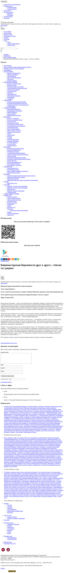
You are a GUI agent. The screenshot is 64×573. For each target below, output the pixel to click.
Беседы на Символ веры (14, 83)
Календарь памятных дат (14, 162)
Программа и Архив (10, 36)
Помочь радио (5, 261)
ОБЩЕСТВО (8, 195)
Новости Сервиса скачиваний (15, 191)
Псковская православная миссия (16, 157)
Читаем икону (11, 106)
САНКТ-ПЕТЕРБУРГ (10, 108)
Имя (2, 364)
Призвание (10, 204)
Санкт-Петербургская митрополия (17, 88)
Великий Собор (11, 85)
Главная (6, 54)
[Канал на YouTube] (8, 549)
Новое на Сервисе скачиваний (16, 518)
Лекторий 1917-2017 (10, 543)
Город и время (11, 114)
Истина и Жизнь (12, 80)
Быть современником (10, 57)
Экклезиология (11, 76)
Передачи (6, 39)
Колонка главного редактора (15, 86)
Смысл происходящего (13, 198)
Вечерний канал (12, 201)
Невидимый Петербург (13, 109)
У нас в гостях (11, 144)
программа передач (6, 382)
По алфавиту (7, 70)
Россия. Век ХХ (11, 160)
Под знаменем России (13, 163)
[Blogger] (11, 259)
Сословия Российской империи (16, 153)
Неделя (9, 212)
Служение (10, 98)
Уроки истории (11, 156)
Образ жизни (11, 135)
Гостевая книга (8, 16)
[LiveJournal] (6, 259)
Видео (9, 533)
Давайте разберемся (13, 213)
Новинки (10, 13)
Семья (9, 206)
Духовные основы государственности (18, 105)
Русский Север (11, 121)
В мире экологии (12, 203)
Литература (10, 527)
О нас (5, 40)
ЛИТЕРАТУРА (8, 166)
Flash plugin (4, 25)
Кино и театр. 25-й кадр (14, 130)
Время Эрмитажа (12, 112)
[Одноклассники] (13, 259)
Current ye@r (5, 379)
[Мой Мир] (16, 259)
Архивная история (12, 127)
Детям (9, 532)
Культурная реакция (13, 139)
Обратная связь (11, 192)
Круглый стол (11, 207)
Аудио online (7, 31)
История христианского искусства (17, 103)
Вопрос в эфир (8, 34)
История (9, 530)
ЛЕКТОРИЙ (7, 100)
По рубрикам (8, 65)
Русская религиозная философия (16, 101)
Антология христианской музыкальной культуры (21, 175)
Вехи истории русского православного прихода (17, 67)
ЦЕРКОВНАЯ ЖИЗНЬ (10, 82)
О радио (9, 505)
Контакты (7, 18)
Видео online (7, 33)
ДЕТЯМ (6, 181)
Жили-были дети (12, 183)
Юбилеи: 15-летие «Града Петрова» (17, 186)
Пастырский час (12, 94)
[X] (4, 259)
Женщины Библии (12, 74)
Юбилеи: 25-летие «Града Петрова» (14, 68)
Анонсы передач (12, 517)
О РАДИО (7, 184)
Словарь (9, 138)
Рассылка (6, 520)
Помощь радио (8, 6)
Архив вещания (11, 509)
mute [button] (2, 278)
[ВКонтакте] (2, 259)
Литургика (10, 79)
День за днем (7, 515)
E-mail (3, 368)
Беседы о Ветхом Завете (14, 77)
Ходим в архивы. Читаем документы (17, 154)
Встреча (9, 136)
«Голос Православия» (13, 43)
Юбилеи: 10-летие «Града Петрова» (17, 187)
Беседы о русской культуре (14, 120)
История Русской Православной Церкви (18, 159)
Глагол (9, 133)
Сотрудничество (12, 9)
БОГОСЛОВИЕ (8, 71)
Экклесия (10, 92)
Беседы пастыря (11, 91)
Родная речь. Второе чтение (15, 124)
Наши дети (10, 215)
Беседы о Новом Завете (14, 73)
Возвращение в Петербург (14, 111)
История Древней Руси (13, 150)
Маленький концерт (13, 178)
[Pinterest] (9, 259)
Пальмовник (10, 97)
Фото (8, 42)
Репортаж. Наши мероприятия (19, 210)
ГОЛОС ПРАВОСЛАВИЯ (11, 194)
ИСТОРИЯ (7, 147)
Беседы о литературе (13, 118)
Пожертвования (11, 7)
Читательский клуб (12, 168)
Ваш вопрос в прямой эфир (15, 511)
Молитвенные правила (13, 95)
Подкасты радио (8, 12)
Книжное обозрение (13, 141)
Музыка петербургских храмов (16, 177)
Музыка (9, 525)
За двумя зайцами (12, 142)
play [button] (2, 277)
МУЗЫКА (7, 174)
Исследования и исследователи (16, 126)
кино (2, 343)
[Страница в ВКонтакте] (3, 549)
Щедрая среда (11, 189)
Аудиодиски (7, 10)
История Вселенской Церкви (15, 148)
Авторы (6, 37)
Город (2, 371)
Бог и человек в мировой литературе (17, 171)
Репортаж (10, 209)
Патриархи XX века (13, 151)
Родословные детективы (14, 165)
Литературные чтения (13, 172)
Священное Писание (13, 524)
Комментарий (4, 352)
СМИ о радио (11, 45)
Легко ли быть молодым (14, 200)
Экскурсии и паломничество (12, 4)
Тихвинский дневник (13, 89)
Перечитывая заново (13, 169)
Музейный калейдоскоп (14, 115)
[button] (1, 21)
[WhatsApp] (18, 259)
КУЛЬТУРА (7, 56)
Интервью (10, 15)
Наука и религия (12, 197)
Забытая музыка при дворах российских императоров (22, 180)
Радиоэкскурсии (12, 145)
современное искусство (10, 343)
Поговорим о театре (13, 123)
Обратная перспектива (13, 132)
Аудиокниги (10, 529)
